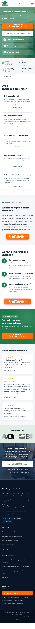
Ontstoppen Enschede (17, 612)
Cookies (24, 617)
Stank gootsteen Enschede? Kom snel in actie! (15, 567)
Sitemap (18, 619)
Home (3, 76)
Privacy (18, 617)
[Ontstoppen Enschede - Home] (4, 3)
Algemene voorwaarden (8, 617)
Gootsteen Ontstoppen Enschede (12, 536)
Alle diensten (6, 549)
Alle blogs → (6, 578)
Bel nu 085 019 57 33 (12, 593)
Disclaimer (30, 617)
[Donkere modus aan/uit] (19, 3)
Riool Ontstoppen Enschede (10, 540)
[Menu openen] (32, 3)
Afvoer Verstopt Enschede (9, 532)
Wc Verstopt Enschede (8, 545)
